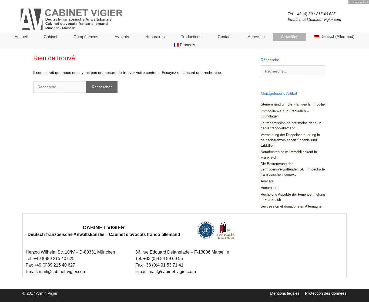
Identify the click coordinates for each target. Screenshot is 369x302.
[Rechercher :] (59, 87)
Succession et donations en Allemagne (291, 206)
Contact (225, 36)
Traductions (191, 36)
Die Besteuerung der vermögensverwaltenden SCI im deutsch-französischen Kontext (293, 169)
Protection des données (326, 293)
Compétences (85, 36)
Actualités (289, 36)
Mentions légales (285, 293)
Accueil (21, 36)
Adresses (256, 36)
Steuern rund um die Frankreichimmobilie (293, 104)
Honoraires (155, 36)
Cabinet (50, 36)
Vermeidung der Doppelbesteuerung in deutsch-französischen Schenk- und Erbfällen (290, 140)
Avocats (122, 36)
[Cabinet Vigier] (84, 19)
